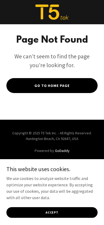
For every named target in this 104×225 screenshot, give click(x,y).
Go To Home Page (52, 85)
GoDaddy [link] (62, 150)
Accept (52, 212)
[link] (52, 12)
